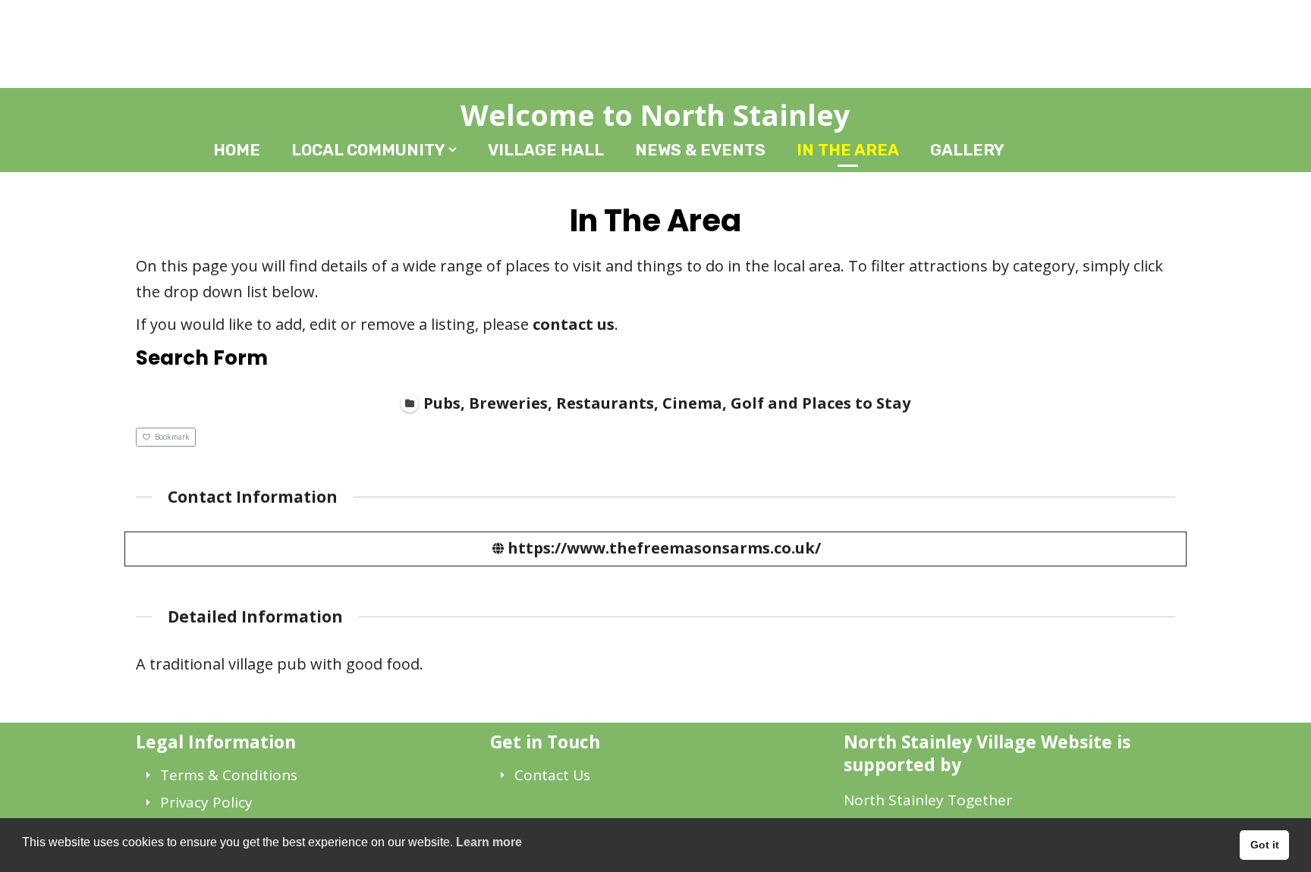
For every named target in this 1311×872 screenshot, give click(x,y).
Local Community (368, 149)
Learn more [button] (489, 842)
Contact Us (552, 775)
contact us (574, 324)
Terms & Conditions (228, 775)
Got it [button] (1264, 845)
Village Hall (546, 149)
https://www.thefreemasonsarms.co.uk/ (664, 548)
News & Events (700, 149)
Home (236, 149)
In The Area (848, 149)
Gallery (967, 149)
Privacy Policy (206, 802)
